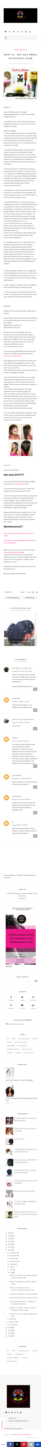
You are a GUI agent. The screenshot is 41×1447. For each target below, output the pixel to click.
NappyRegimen (21, 1045)
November (13, 1255)
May (11, 1272)
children (18, 1052)
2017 (9, 1247)
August (12, 1264)
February (13, 1322)
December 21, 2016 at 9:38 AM (21, 778)
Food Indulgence (23, 1038)
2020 (9, 1238)
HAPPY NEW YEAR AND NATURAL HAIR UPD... (18, 643)
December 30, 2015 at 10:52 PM (22, 671)
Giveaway (35, 1038)
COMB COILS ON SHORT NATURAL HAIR (23, 1298)
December (13, 1253)
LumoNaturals (19, 484)
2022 (9, 1233)
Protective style (20, 49)
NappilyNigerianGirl (21, 1042)
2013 (9, 1333)
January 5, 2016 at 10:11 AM (21, 722)
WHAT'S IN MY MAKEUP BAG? (24, 1191)
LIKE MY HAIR (19, 1139)
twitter (22, 1000)
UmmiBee (16, 699)
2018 (9, 1244)
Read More (22, 898)
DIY (8, 1038)
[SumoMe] (37, 1444)
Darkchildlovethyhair (23, 719)
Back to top (31, 1437)
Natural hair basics (13, 1049)
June (11, 1270)
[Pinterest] (23, 1444)
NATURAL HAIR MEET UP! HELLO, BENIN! (23, 1294)
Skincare (9, 1052)
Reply (35, 689)
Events (13, 1038)
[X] (17, 1444)
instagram (33, 1000)
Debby (15, 738)
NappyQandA (11, 1045)
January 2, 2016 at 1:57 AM (20, 701)
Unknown (17, 775)
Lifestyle (9, 1042)
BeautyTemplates (24, 1434)
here (20, 325)
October (12, 1258)
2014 (9, 1330)
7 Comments (8, 592)
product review (28, 1052)
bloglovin (22, 1008)
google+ (33, 1008)
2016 (9, 1250)
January (12, 1325)
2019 (9, 1241)
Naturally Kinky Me (21, 668)
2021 (9, 1236)
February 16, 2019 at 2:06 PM (21, 799)
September (13, 1261)
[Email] (30, 1444)
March (12, 1319)
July (11, 1267)
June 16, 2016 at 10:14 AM (20, 741)
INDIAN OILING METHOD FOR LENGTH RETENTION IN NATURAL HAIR (26, 1214)
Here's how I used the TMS (13, 356)
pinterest (11, 1008)
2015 (9, 1327)
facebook (11, 1000)
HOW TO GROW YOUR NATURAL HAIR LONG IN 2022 (22, 1099)
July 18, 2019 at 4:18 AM (20, 825)
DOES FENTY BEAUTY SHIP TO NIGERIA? (19, 1080)
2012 (9, 1336)
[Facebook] (10, 1444)
